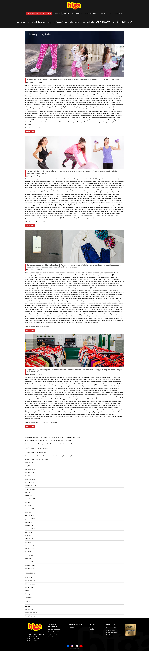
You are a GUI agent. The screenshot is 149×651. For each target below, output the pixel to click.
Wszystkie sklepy (54, 629)
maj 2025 (28, 502)
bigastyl (40, 82)
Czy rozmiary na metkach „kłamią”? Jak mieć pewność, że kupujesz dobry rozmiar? (52, 444)
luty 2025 (28, 512)
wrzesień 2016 (29, 562)
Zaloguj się (28, 606)
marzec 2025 (29, 509)
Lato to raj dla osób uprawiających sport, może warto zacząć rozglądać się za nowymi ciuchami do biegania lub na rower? (71, 172)
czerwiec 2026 (30, 462)
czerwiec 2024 (30, 538)
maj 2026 (28, 466)
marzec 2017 (29, 548)
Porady (27, 590)
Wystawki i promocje (55, 632)
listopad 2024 (29, 522)
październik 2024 (30, 525)
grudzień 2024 (30, 519)
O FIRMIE (57, 13)
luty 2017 (28, 552)
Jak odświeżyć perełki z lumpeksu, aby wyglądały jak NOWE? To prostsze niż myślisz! (52, 437)
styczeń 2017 (29, 555)
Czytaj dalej (30, 132)
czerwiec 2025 (30, 499)
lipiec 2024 (28, 535)
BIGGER (102, 13)
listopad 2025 (29, 482)
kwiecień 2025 (30, 505)
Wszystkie (38, 128)
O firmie (50, 636)
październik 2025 (30, 486)
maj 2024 (28, 542)
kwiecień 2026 (30, 469)
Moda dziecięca (40, 422)
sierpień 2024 (29, 532)
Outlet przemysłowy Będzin (39, 13)
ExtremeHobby (30, 456)
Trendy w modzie (31, 594)
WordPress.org (30, 616)
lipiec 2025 (28, 495)
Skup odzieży (90, 13)
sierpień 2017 (29, 545)
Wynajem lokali (111, 632)
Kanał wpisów (29, 609)
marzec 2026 (29, 472)
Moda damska (31, 128)
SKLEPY (66, 13)
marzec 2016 (29, 568)
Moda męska (39, 221)
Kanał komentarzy (31, 613)
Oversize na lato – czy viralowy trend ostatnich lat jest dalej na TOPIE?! (48, 440)
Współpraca (110, 630)
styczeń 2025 (29, 515)
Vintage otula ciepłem (38, 452)
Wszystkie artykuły (93, 628)
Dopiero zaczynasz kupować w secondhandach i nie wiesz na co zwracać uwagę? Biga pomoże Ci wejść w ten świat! (74, 371)
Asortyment (77, 13)
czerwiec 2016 (29, 565)
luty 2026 (28, 476)
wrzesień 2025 (30, 489)
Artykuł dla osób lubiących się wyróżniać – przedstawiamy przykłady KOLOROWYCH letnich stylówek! (72, 79)
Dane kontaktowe (112, 628)
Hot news (28, 577)
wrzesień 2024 (30, 529)
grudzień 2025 (30, 479)
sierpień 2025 (29, 492)
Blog (110, 13)
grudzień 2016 (29, 558)
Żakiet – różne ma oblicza (39, 459)
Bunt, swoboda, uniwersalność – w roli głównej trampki (54, 456)
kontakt (118, 13)
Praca (108, 634)
